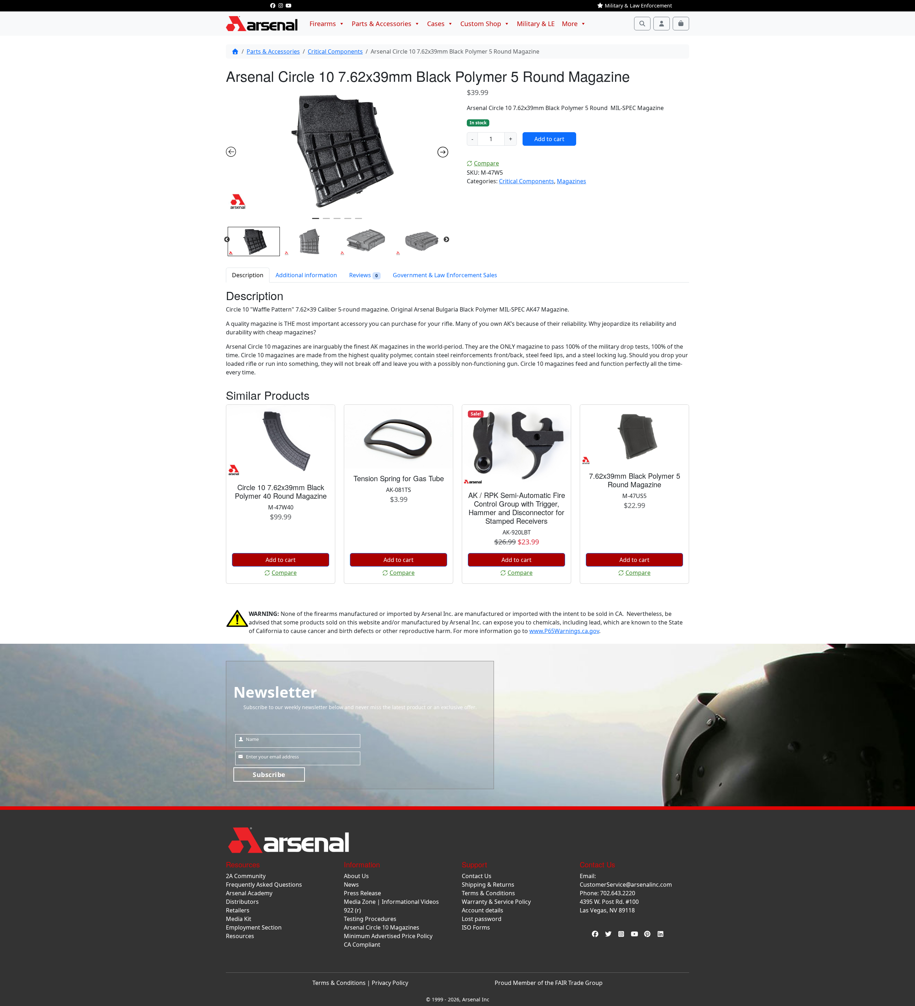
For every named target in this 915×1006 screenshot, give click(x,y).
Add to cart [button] (281, 560)
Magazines (571, 181)
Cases (436, 23)
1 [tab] (315, 221)
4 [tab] (347, 221)
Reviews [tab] (363, 275)
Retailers (237, 910)
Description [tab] (247, 275)
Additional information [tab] (306, 275)
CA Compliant (362, 944)
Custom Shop (480, 23)
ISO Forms (476, 927)
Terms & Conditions (488, 893)
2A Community (246, 876)
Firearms (323, 23)
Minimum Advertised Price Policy (388, 936)
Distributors (242, 902)
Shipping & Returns (488, 884)
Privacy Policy (390, 983)
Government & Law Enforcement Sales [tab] (445, 275)
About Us (356, 876)
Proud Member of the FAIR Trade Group (549, 983)
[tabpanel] (337, 150)
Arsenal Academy (249, 893)
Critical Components (335, 51)
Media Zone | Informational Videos (391, 902)
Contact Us (476, 876)
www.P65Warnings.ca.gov (564, 631)
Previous (227, 239)
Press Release (362, 893)
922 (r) (352, 910)
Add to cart (549, 139)
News (351, 884)
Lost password (481, 919)
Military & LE (536, 23)
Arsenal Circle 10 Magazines (381, 927)
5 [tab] (358, 221)
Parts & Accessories (381, 23)
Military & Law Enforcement (637, 5)
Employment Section (254, 927)
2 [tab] (326, 221)
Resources (240, 936)
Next (446, 239)
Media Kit (238, 919)
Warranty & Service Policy (496, 902)
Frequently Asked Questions (264, 884)
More (570, 23)
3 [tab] (337, 221)
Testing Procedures (370, 919)
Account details (482, 910)
